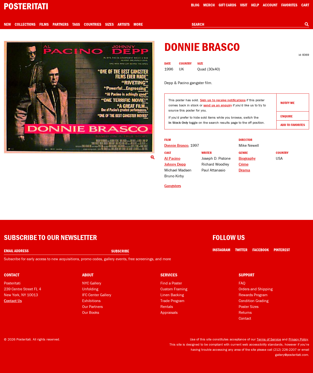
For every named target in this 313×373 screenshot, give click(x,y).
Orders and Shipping (256, 288)
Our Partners (92, 306)
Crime (243, 164)
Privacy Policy (298, 339)
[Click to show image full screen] (79, 97)
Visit (243, 4)
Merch (209, 4)
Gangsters (172, 185)
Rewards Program (253, 294)
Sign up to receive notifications (223, 100)
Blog (195, 4)
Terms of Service (269, 339)
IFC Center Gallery (96, 294)
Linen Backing (172, 294)
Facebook (260, 249)
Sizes (109, 24)
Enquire (286, 116)
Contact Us (13, 300)
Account (270, 4)
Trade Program (172, 300)
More (138, 24)
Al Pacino (172, 158)
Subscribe (120, 251)
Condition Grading (253, 300)
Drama (244, 170)
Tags (76, 24)
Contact (245, 318)
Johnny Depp (175, 164)
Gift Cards (227, 4)
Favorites (289, 4)
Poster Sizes (248, 306)
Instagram (221, 249)
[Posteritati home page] (26, 6)
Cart (305, 4)
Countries (92, 24)
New (7, 24)
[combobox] (250, 24)
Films (44, 24)
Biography (247, 158)
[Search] (306, 24)
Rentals (166, 306)
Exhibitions (91, 300)
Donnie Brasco (176, 145)
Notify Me (287, 103)
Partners (60, 24)
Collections (25, 24)
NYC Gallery (91, 283)
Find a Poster (171, 283)
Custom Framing (173, 288)
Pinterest (282, 249)
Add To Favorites (292, 125)
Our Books (90, 312)
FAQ (242, 283)
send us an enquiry (217, 105)
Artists (124, 24)
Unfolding (90, 288)
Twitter (241, 249)
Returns (245, 312)
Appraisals (169, 312)
